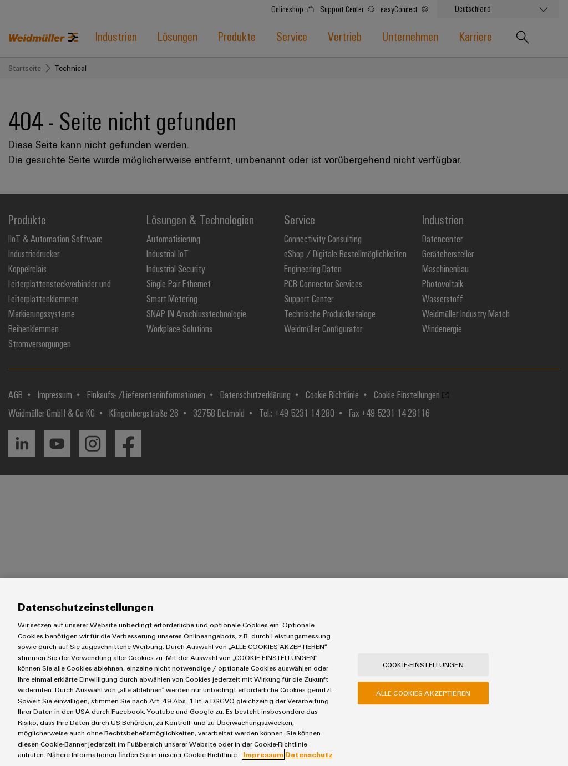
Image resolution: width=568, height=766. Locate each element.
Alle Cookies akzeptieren (423, 692)
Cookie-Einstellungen (423, 664)
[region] (284, 672)
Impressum (263, 754)
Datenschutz (309, 754)
